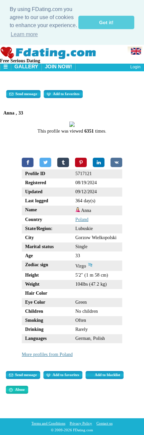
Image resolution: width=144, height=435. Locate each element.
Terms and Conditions (48, 423)
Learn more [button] (24, 34)
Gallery (26, 66)
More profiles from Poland (47, 354)
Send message (26, 94)
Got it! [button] (106, 22)
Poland (81, 219)
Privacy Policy (81, 423)
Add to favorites (66, 94)
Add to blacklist (107, 375)
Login (135, 67)
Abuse (20, 389)
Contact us (104, 423)
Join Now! (58, 66)
